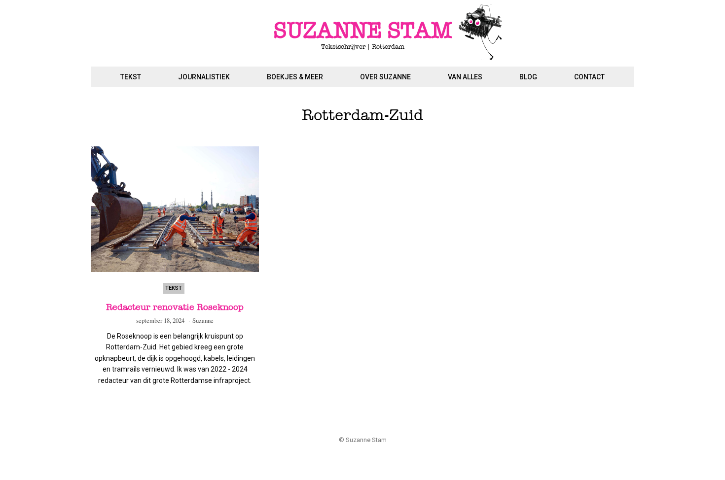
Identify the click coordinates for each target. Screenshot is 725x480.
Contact (589, 77)
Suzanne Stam (362, 31)
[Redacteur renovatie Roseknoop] (175, 209)
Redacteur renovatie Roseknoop (175, 307)
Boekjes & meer (295, 77)
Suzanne (203, 320)
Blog (528, 77)
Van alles (465, 77)
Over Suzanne (385, 77)
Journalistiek (204, 77)
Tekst (130, 77)
